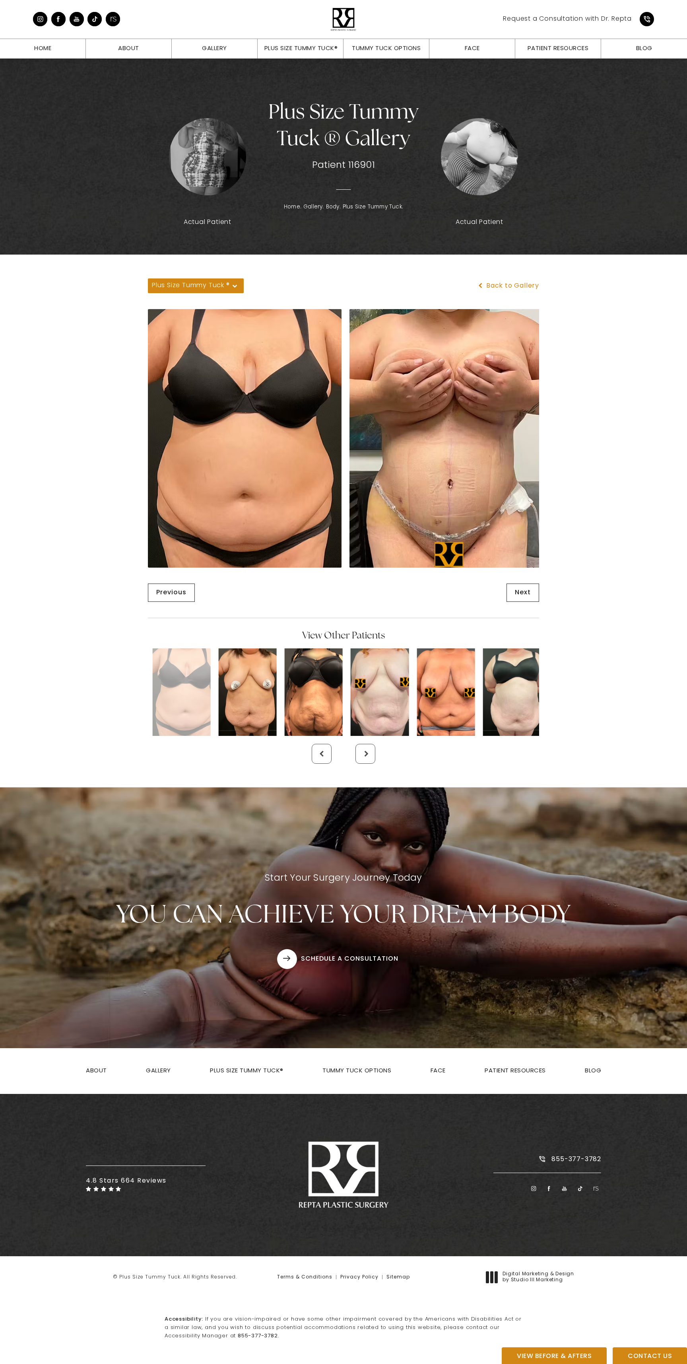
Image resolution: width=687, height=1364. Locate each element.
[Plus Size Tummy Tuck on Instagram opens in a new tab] (40, 19)
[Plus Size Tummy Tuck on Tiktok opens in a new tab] (94, 19)
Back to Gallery (511, 286)
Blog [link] (644, 49)
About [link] (128, 49)
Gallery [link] (214, 49)
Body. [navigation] (333, 207)
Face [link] (472, 49)
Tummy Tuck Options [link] (386, 49)
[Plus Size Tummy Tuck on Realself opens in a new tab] (113, 19)
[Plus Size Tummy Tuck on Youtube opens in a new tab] (77, 19)
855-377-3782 (258, 1336)
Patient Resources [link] (558, 49)
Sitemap (398, 1277)
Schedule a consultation (349, 959)
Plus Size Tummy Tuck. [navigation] (373, 207)
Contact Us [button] (650, 1356)
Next (523, 593)
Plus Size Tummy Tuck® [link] (301, 49)
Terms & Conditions (304, 1277)
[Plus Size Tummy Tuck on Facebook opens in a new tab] (58, 19)
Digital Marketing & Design (538, 1278)
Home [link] (42, 49)
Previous (171, 593)
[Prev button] (322, 754)
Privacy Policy (359, 1277)
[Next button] (365, 754)
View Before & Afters (554, 1356)
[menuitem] (40, 19)
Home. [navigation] (292, 207)
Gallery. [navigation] (313, 207)
